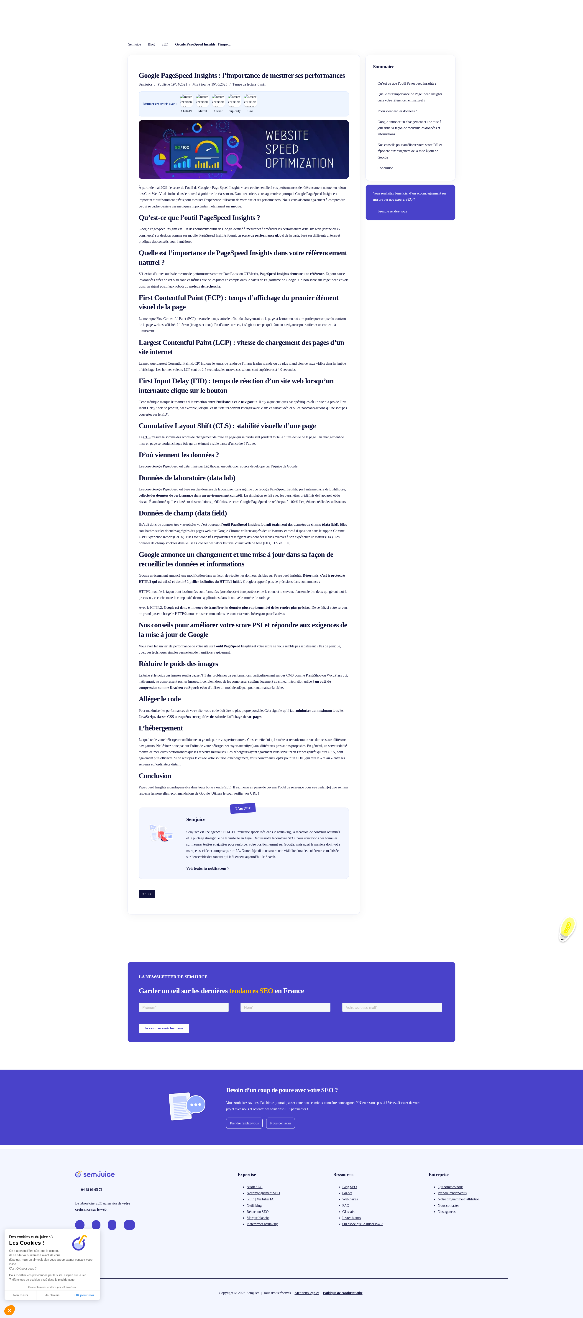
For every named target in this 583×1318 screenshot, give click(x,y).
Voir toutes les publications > (207, 868)
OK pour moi (84, 1295)
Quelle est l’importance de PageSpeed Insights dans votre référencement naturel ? (410, 97)
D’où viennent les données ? (397, 111)
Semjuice (134, 44)
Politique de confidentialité (342, 1293)
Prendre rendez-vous (392, 211)
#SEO (147, 894)
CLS (146, 437)
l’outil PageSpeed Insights (233, 646)
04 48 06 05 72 (91, 1190)
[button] (9, 1310)
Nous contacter (280, 1123)
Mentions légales (307, 1293)
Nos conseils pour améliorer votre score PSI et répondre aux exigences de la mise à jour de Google (410, 151)
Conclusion (386, 168)
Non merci (20, 1295)
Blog (151, 44)
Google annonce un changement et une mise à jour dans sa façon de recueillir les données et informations (410, 128)
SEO (164, 44)
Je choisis (52, 1295)
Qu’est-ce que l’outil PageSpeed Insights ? (407, 83)
